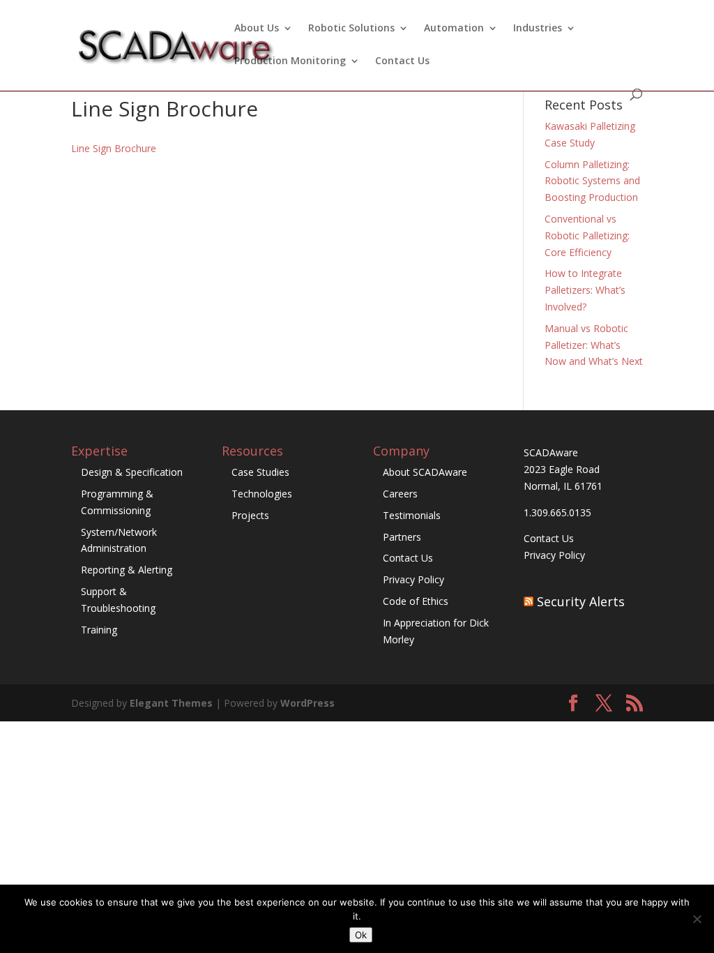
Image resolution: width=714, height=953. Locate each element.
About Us (256, 28)
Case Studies (260, 472)
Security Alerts (581, 601)
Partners (402, 536)
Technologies (261, 493)
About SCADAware (425, 472)
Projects (250, 515)
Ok (361, 934)
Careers (400, 493)
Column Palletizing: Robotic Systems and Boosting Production (592, 181)
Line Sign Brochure (113, 148)
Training (99, 629)
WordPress (307, 703)
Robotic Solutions (351, 28)
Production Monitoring (290, 61)
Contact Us (402, 61)
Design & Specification (132, 472)
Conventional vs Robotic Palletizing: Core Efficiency (587, 235)
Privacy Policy (413, 579)
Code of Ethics (415, 601)
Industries (537, 28)
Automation (454, 28)
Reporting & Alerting (126, 569)
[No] (697, 919)
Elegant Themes (171, 703)
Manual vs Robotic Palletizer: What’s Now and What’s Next (594, 345)
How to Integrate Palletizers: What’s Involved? (585, 290)
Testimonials (412, 515)
